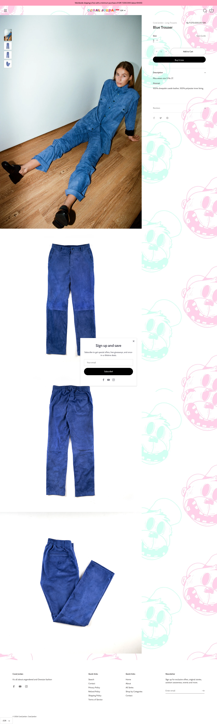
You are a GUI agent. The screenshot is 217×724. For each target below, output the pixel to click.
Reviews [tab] (156, 108)
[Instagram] (113, 379)
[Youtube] (108, 379)
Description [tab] (158, 72)
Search (91, 679)
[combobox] (121, 10)
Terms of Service (95, 699)
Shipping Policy (94, 695)
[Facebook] (103, 379)
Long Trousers (171, 23)
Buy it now (179, 60)
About (128, 683)
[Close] (133, 341)
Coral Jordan (158, 23)
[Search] (205, 11)
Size (179, 36)
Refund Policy (94, 691)
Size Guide (201, 36)
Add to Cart (188, 51)
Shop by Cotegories (134, 691)
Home (128, 679)
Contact (91, 683)
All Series (129, 687)
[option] (8, 35)
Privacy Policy (94, 687)
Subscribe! (108, 371)
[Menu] (5, 10)
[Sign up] (203, 690)
